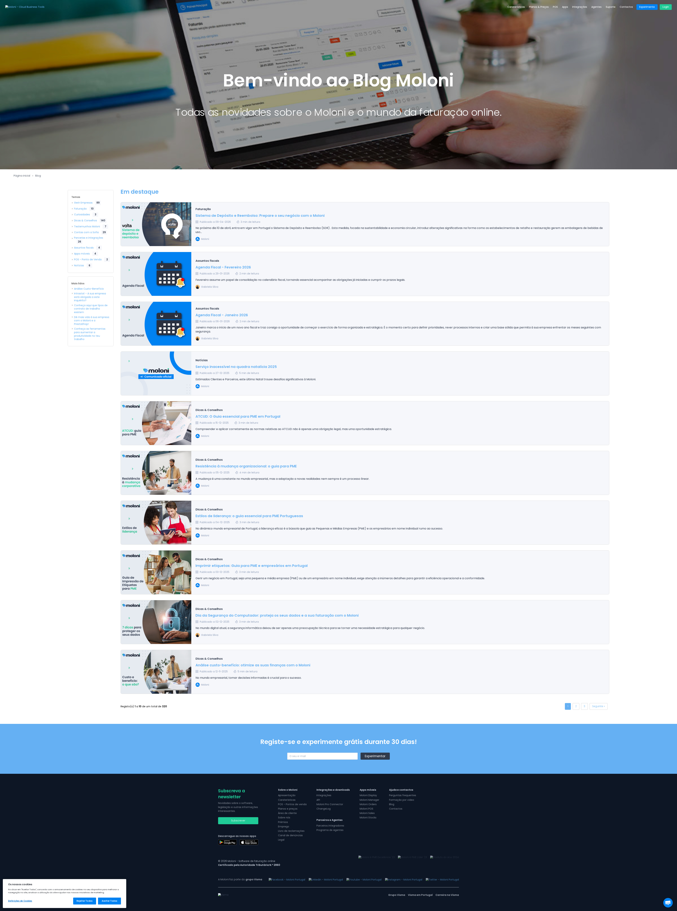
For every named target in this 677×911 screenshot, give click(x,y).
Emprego (283, 826)
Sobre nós (284, 817)
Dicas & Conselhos (89, 220)
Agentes (596, 7)
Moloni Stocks (368, 817)
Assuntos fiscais (87, 247)
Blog (38, 175)
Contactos (626, 7)
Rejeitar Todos (85, 901)
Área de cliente (287, 813)
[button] (668, 902)
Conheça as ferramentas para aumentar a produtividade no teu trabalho (89, 334)
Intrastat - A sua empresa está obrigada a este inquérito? (90, 297)
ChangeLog (323, 808)
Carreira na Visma (447, 895)
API (318, 800)
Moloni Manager (369, 800)
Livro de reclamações (291, 831)
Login (666, 7)
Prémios (283, 822)
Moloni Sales (367, 813)
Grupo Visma (396, 895)
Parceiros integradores (330, 825)
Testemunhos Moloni (90, 226)
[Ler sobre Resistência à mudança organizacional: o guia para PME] (156, 473)
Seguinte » (598, 706)
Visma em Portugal (420, 895)
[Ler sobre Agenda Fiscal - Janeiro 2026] (156, 324)
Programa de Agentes (329, 830)
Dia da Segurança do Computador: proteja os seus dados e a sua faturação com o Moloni (277, 615)
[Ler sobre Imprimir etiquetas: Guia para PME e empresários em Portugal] (156, 572)
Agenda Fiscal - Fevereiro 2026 (223, 267)
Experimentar (375, 756)
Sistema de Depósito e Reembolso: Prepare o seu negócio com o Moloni (260, 215)
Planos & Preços (539, 7)
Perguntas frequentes (402, 795)
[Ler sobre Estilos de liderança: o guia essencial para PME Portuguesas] (156, 523)
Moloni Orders (368, 804)
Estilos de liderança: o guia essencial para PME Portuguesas (249, 515)
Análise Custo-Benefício (89, 288)
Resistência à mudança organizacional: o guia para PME (246, 466)
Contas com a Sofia (90, 232)
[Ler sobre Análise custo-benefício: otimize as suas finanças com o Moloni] (156, 672)
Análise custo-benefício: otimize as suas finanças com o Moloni (253, 665)
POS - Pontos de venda (292, 804)
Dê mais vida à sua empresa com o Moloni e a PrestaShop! (91, 321)
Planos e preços (287, 808)
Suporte (610, 7)
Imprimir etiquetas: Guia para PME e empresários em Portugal (252, 565)
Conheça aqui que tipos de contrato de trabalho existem (91, 309)
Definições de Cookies (20, 901)
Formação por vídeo (401, 800)
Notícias (82, 265)
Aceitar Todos (109, 901)
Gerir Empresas (87, 202)
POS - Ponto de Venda (91, 259)
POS (555, 7)
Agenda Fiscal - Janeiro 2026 (222, 315)
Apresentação (286, 795)
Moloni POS (366, 808)
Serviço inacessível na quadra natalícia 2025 (236, 366)
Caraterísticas (516, 7)
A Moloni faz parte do (240, 879)
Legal (281, 840)
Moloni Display (368, 795)
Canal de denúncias (290, 835)
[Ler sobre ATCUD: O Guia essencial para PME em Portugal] (156, 423)
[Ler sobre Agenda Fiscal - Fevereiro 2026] (156, 274)
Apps (565, 7)
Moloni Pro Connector (329, 804)
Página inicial (22, 175)
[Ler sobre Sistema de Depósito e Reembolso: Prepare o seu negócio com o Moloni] (156, 224)
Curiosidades (85, 214)
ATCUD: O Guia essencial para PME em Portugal (238, 416)
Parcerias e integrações (88, 240)
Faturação (84, 208)
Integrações (579, 7)
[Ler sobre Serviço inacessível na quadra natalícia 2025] (156, 374)
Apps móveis (85, 253)
